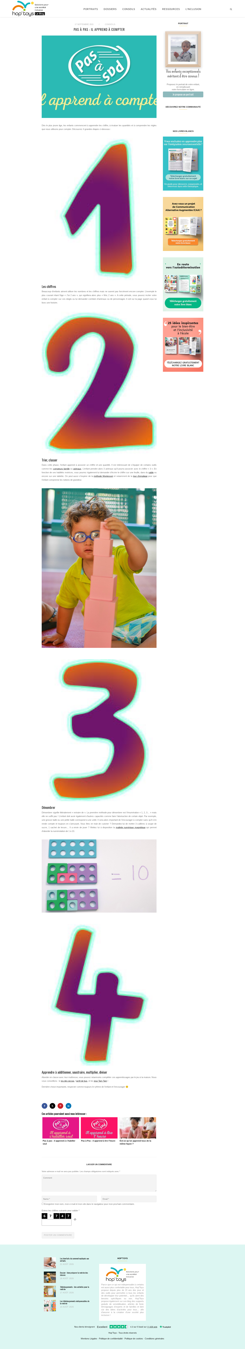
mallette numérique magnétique (130, 827)
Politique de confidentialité (111, 1338)
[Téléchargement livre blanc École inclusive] (183, 344)
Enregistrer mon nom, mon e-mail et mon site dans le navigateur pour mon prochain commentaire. (89, 1204)
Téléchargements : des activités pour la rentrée (74, 1288)
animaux (77, 469)
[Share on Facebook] (44, 1106)
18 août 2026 (67, 1278)
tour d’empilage (140, 476)
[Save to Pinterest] (60, 1106)
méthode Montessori (103, 476)
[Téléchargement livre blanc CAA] (183, 224)
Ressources (171, 9)
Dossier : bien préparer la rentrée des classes (74, 1274)
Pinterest (179, 116)
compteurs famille (61, 469)
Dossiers (110, 9)
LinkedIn (186, 116)
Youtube (193, 116)
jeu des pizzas (67, 1081)
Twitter (199, 116)
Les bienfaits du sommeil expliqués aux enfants (74, 1259)
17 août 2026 (67, 1293)
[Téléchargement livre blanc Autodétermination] (183, 284)
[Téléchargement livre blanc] (183, 163)
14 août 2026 (67, 1307)
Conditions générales (154, 1338)
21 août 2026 (67, 1264)
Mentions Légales (89, 1338)
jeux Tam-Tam (100, 1081)
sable (151, 472)
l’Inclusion (193, 9)
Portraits (91, 9)
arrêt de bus (81, 1081)
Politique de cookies (133, 1338)
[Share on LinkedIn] (68, 1106)
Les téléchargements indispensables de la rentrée (74, 1302)
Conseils (128, 9)
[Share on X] (52, 1106)
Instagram (173, 116)
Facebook (166, 116)
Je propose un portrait (183, 94)
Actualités (149, 9)
